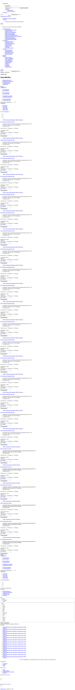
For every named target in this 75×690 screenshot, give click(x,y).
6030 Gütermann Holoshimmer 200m (7, 267)
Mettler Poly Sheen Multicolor (10, 32)
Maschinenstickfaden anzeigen (10, 29)
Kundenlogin (5, 3)
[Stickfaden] (4, 16)
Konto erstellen (10, 10)
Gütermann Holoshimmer (10, 43)
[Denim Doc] (5, 84)
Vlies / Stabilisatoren (9, 59)
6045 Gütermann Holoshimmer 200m (7, 339)
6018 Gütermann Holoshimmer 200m (7, 248)
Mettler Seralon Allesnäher (10, 34)
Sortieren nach (3, 102)
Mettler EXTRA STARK (10, 37)
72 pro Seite (5, 107)
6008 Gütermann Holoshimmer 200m (7, 140)
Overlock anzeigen (8, 49)
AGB (4, 665)
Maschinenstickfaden (7, 28)
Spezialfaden (5, 40)
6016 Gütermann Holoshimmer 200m (7, 212)
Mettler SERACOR (8, 51)
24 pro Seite (5, 105)
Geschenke (7, 64)
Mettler (4, 601)
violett (4, 619)
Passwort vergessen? (11, 11)
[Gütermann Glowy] (7, 83)
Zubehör (4, 56)
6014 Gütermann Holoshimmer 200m (7, 194)
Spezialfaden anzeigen (9, 41)
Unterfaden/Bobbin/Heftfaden (10, 38)
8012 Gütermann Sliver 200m (5, 539)
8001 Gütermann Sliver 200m (5, 448)
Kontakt (4, 664)
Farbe (2, 603)
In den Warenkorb (4, 154)
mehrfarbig (5, 612)
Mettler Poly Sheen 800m (10, 33)
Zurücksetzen (6, 622)
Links (4, 669)
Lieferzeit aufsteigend (7, 99)
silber (4, 618)
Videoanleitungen (6, 670)
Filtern (2, 622)
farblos (4, 606)
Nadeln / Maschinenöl (9, 58)
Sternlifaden (7, 65)
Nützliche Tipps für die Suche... (9, 671)
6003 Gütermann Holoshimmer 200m (7, 121)
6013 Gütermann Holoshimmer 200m (7, 176)
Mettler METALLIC (9, 42)
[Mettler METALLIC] (7, 80)
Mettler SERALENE (9, 53)
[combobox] (3, 87)
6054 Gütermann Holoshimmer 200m (7, 412)
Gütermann (5, 600)
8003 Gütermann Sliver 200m (5, 466)
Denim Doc (7, 46)
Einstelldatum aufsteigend (7, 95)
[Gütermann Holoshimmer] (8, 81)
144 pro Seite (5, 108)
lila (3, 611)
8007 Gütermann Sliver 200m (5, 503)
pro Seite (2, 111)
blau (3, 604)
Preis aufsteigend (6, 89)
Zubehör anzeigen (8, 57)
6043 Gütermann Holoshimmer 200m (7, 321)
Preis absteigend (6, 90)
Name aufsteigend (6, 92)
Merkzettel (5, 12)
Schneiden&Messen (9, 61)
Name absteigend (6, 93)
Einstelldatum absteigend (7, 96)
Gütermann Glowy (8, 45)
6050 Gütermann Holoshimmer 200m (7, 376)
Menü (2, 23)
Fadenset (4, 55)
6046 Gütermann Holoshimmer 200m (7, 357)
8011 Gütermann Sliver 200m (5, 521)
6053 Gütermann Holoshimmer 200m (7, 394)
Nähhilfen (7, 63)
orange (4, 613)
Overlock (4, 48)
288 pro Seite (5, 109)
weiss (4, 621)
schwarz (4, 617)
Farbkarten (5, 672)
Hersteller (3, 598)
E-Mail (6, 6)
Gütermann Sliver (8, 44)
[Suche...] (14, 14)
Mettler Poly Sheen (8, 31)
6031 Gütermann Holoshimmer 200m (7, 285)
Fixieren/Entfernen (8, 60)
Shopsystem (2, 688)
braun (4, 605)
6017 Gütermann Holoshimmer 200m (7, 230)
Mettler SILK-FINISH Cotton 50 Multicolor (13, 36)
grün (4, 610)
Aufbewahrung (8, 62)
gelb (3, 608)
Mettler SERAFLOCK (9, 52)
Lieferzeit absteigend (6, 100)
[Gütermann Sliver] (6, 82)
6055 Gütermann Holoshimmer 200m (7, 430)
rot (3, 616)
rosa (3, 615)
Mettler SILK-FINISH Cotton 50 (11, 35)
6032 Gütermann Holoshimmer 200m (7, 303)
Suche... (19, 14)
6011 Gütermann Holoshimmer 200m (7, 158)
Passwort (6, 7)
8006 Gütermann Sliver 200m (5, 484)
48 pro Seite (5, 106)
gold (3, 609)
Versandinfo (5, 663)
